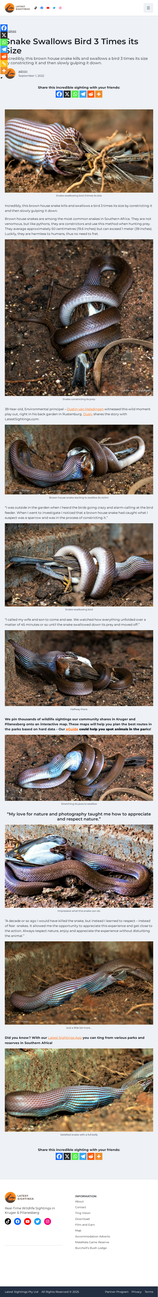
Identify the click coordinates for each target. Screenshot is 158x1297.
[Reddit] (90, 94)
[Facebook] (59, 94)
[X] (67, 94)
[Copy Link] (4, 63)
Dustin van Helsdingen (85, 409)
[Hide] (1, 77)
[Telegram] (83, 94)
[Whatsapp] (75, 94)
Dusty (88, 414)
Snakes (10, 31)
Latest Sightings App (65, 1038)
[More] (98, 94)
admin (23, 71)
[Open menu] (148, 8)
